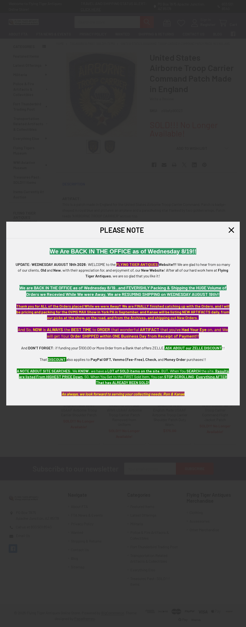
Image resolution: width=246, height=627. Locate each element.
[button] (231, 230)
